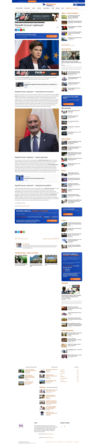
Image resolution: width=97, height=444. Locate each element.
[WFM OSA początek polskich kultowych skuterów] (64, 117)
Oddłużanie (69, 214)
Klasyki (16, 262)
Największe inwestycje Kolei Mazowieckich (51, 238)
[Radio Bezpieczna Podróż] (49, 5)
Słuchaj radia (52, 36)
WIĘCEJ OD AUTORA (32, 253)
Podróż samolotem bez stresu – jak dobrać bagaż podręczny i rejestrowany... (74, 240)
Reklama (58, 8)
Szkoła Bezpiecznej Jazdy (41, 22)
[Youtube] (77, 1)
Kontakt (54, 441)
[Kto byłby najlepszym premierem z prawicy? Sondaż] (64, 89)
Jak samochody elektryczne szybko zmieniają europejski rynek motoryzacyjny (74, 142)
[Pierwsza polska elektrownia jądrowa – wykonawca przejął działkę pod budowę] (64, 33)
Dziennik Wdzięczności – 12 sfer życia (75, 349)
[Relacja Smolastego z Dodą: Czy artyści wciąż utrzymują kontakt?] (64, 180)
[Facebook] (76, 1)
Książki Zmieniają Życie (68, 330)
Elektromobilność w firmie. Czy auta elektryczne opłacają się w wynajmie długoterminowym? (74, 153)
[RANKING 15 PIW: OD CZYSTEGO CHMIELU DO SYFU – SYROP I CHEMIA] (42, 376)
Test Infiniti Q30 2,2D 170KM (73, 121)
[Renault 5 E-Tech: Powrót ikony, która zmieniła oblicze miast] (64, 160)
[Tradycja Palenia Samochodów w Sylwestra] (64, 191)
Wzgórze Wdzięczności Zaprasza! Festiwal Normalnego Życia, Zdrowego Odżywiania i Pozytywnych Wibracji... (75, 324)
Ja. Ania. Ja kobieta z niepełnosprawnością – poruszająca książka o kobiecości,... (74, 339)
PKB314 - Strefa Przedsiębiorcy (70, 13)
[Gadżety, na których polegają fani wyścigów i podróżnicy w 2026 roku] (64, 246)
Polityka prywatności (49, 441)
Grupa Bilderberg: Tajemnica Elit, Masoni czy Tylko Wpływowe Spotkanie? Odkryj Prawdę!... (74, 16)
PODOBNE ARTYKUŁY (20, 253)
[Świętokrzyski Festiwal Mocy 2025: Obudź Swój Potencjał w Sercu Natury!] (64, 319)
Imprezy (64, 170)
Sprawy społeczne (66, 49)
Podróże (64, 220)
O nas (62, 8)
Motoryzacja (22, 11)
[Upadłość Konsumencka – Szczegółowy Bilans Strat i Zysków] (42, 396)
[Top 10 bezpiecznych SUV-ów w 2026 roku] (42, 371)
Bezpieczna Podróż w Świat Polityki (28, 22)
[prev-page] (15, 268)
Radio (33, 8)
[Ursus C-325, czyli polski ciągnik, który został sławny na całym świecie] (22, 259)
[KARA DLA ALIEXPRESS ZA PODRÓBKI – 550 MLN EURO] (64, 28)
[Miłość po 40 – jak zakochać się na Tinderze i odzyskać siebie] (64, 346)
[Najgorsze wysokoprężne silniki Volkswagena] (64, 112)
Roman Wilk (63, 299)
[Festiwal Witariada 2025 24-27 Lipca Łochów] (64, 314)
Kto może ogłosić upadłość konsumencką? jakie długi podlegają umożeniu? (51, 407)
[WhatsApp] (24, 30)
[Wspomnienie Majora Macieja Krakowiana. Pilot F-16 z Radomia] (64, 196)
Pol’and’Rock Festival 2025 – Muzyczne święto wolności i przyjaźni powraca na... (75, 308)
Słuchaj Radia (32, 1)
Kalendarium (65, 283)
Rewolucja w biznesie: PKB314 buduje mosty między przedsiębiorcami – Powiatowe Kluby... (75, 201)
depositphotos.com (50, 433)
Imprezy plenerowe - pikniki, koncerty (68, 45)
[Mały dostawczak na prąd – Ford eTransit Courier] (64, 165)
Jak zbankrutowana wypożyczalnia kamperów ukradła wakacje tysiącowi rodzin (36, 265)
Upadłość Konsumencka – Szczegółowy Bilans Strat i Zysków (51, 396)
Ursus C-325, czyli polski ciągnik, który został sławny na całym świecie (30, 370)
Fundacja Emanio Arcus (60, 441)
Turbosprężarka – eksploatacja (74, 126)
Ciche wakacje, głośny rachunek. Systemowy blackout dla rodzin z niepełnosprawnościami (74, 72)
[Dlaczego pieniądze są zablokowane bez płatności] (64, 230)
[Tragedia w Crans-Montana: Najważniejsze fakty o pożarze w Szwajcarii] (64, 185)
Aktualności (27, 8)
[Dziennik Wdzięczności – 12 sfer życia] (64, 351)
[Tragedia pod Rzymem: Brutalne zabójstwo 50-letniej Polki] (64, 84)
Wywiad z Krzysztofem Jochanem (21, 238)
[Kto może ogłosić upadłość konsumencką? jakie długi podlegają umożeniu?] (42, 408)
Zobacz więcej (33, 442)
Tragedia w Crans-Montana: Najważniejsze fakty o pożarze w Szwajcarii (74, 184)
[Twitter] (18, 30)
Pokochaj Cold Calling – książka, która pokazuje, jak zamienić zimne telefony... (75, 334)
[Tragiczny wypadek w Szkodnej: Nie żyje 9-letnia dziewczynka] (64, 79)
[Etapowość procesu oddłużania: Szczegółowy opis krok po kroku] (42, 413)
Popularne (35, 22)
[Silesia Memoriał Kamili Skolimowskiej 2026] (52, 259)
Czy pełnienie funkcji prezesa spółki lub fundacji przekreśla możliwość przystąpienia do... (51, 402)
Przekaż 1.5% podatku (73, 8)
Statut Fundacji (76, 441)
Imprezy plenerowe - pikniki (65, 293)
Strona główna (19, 8)
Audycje (39, 8)
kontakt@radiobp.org (49, 437)
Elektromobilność (66, 139)
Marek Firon (63, 65)
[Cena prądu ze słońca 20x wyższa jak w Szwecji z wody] (64, 39)
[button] (74, 1)
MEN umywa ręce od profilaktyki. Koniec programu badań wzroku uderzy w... (71, 62)
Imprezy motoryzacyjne (66, 44)
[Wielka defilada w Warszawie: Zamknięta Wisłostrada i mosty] (64, 174)
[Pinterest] (21, 30)
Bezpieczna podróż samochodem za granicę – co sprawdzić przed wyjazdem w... (75, 235)
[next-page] (17, 268)
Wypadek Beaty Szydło (25, 205)
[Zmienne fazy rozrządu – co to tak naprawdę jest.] (64, 133)
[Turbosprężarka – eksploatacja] (64, 128)
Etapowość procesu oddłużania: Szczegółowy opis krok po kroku (51, 413)
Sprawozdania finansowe (69, 441)
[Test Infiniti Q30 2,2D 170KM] (64, 123)
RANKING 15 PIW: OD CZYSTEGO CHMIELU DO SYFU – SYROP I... (51, 376)
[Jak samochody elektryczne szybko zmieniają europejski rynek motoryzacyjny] (64, 143)
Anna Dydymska (19, 27)
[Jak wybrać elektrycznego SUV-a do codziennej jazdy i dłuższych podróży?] (64, 148)
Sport (53, 8)
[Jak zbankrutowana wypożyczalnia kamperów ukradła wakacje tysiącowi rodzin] (37, 259)
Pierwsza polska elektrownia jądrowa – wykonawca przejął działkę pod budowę (75, 33)
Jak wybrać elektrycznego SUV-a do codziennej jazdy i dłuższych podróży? (74, 148)
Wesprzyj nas (53, 220)
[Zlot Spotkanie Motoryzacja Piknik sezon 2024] (42, 382)
